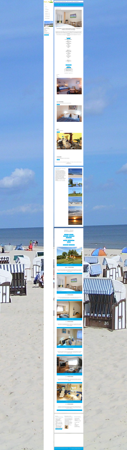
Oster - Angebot (68, 67)
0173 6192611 (72, 1)
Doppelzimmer (71, 234)
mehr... (69, 47)
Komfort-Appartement (69, 237)
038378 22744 (45, 30)
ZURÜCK (58, 104)
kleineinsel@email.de (46, 32)
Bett (57, 75)
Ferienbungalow (66, 234)
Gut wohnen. (58, 74)
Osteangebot (65, 240)
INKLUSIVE (68, 38)
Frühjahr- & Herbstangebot (71, 240)
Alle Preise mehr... (69, 243)
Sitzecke (57, 76)
